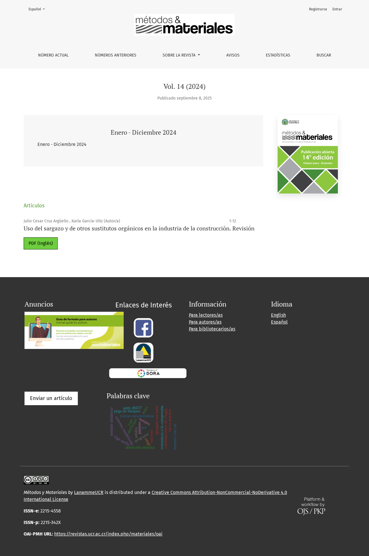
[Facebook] (143, 327)
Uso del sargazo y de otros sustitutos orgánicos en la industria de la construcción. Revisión (139, 228)
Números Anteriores (115, 55)
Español (38, 9)
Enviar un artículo (51, 398)
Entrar (337, 9)
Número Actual (53, 55)
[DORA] (148, 373)
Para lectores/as (206, 315)
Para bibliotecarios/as (212, 329)
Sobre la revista (180, 55)
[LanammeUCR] (143, 352)
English (278, 315)
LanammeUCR (88, 492)
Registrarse (318, 9)
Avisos (233, 55)
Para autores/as (205, 322)
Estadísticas (278, 55)
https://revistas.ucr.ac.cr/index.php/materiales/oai (108, 534)
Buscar (324, 55)
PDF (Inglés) (41, 243)
